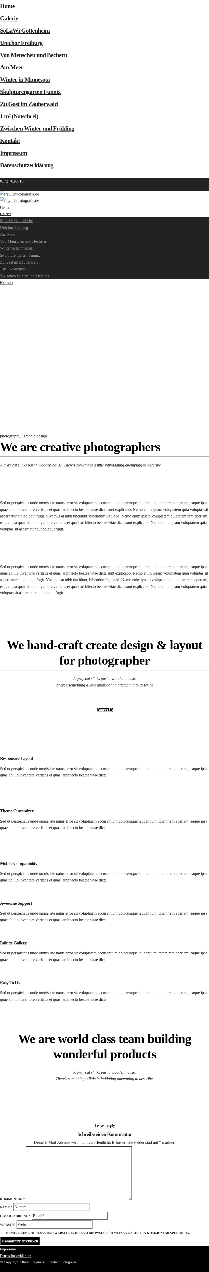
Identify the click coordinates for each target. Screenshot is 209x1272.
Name (6, 1207)
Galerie (9, 18)
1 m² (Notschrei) (19, 116)
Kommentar (12, 1199)
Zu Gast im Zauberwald (29, 104)
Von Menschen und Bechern (33, 55)
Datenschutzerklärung (26, 165)
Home (7, 6)
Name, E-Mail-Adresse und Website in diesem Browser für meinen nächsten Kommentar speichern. (98, 1233)
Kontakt (10, 140)
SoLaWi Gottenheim (25, 30)
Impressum (13, 153)
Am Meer (11, 67)
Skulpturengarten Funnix (30, 91)
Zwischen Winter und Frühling (37, 128)
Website (8, 1225)
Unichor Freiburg (21, 43)
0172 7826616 (11, 181)
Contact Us (105, 710)
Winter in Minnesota (25, 79)
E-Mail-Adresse (15, 1216)
